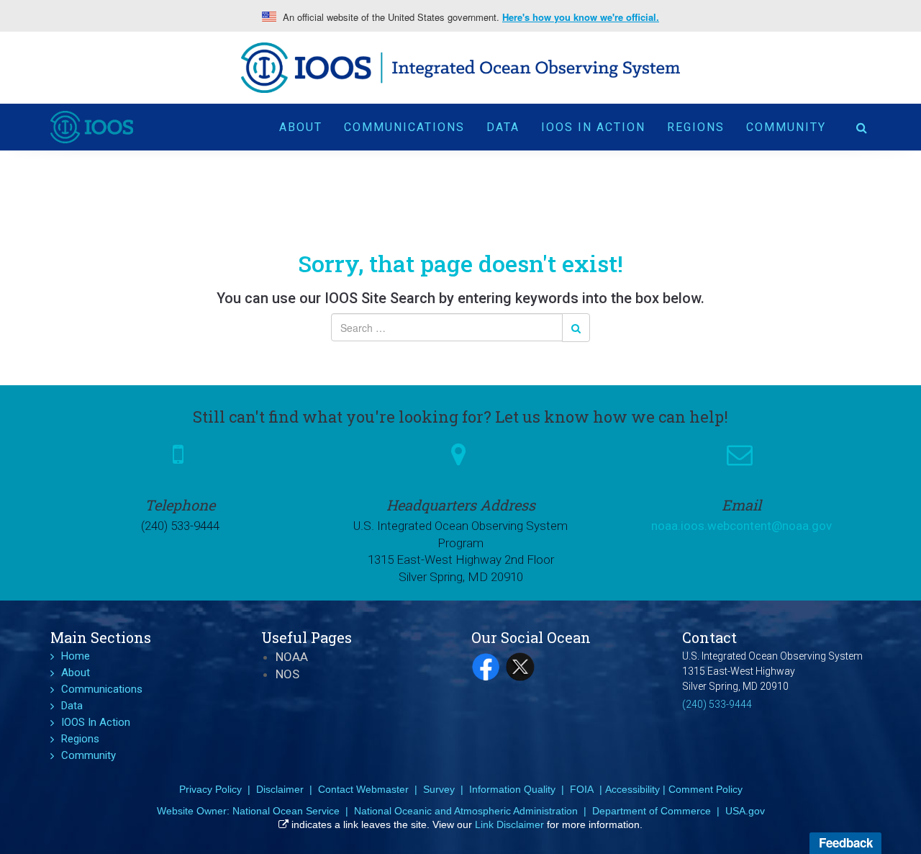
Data (503, 127)
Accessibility (632, 789)
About (300, 127)
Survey (439, 789)
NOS (287, 674)
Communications (404, 127)
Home (75, 656)
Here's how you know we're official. (580, 17)
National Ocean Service (286, 811)
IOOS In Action (593, 127)
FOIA (582, 789)
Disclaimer (280, 789)
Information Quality (512, 789)
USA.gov (745, 811)
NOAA (292, 657)
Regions (696, 127)
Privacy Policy (210, 789)
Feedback (846, 842)
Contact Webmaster (363, 789)
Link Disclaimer (509, 824)
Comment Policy (705, 789)
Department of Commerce (651, 811)
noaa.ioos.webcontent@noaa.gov (741, 525)
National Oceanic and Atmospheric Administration (466, 811)
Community (786, 127)
